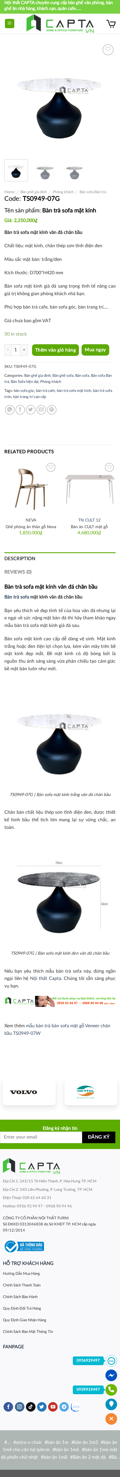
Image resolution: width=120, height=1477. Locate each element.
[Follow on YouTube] (53, 1407)
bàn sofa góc (24, 390)
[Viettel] (90, 1091)
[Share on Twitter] (31, 410)
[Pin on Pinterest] (52, 410)
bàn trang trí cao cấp (29, 397)
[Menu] (10, 23)
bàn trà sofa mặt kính (74, 390)
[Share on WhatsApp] (10, 410)
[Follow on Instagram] (19, 1407)
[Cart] (111, 23)
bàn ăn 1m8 (55, 1457)
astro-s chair (29, 1442)
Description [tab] (20, 558)
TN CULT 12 (89, 520)
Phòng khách (63, 192)
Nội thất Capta (45, 978)
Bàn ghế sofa (62, 375)
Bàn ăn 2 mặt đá (89, 1457)
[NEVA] (30, 487)
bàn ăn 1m (57, 1442)
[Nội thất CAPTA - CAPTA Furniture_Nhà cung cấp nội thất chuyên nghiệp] (60, 23)
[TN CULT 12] (89, 487)
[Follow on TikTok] (31, 1407)
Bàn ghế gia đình (33, 192)
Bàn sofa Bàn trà (93, 192)
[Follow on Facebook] (8, 1407)
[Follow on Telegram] (64, 1407)
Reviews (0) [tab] (18, 572)
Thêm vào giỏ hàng (55, 350)
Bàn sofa (82, 375)
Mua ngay (95, 350)
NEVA (31, 520)
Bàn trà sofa (16, 597)
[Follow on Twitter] (42, 1407)
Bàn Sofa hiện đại (24, 381)
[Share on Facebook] (20, 410)
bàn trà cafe (45, 390)
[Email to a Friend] (41, 410)
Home (9, 192)
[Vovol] (29, 1091)
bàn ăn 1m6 (67, 1449)
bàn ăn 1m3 (86, 1442)
